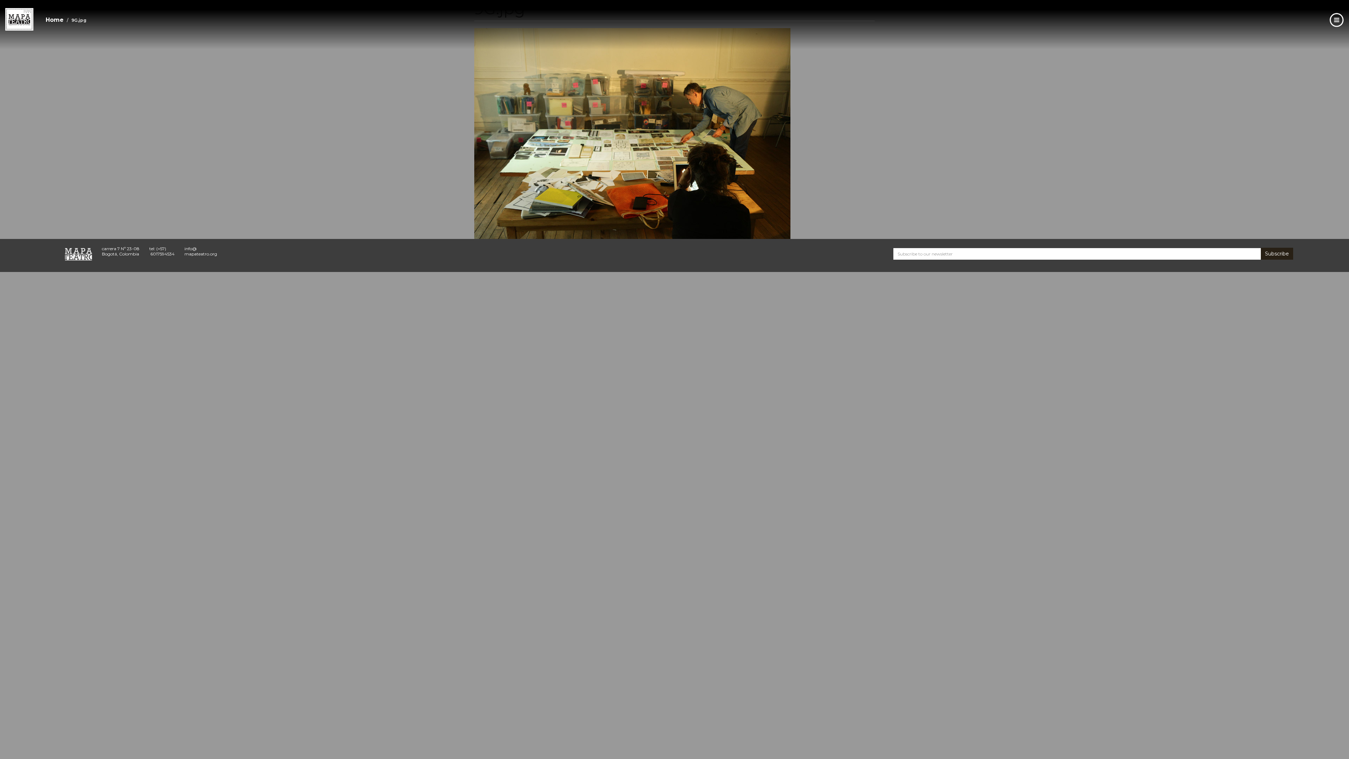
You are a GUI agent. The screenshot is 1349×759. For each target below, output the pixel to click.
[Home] (19, 19)
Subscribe (1277, 254)
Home (55, 20)
